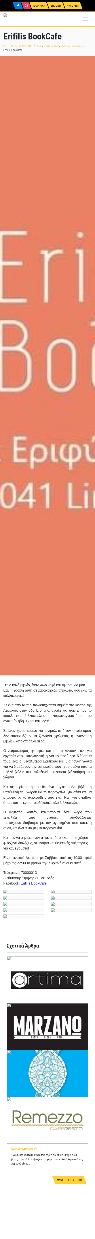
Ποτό (38, 45)
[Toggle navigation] (85, 19)
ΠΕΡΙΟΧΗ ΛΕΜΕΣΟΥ (72, 45)
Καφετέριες (51, 45)
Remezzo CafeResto (24, 1149)
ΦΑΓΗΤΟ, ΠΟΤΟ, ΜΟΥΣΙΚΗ (18, 45)
